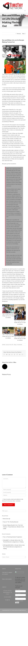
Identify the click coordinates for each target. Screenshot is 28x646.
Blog (15, 344)
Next (23, 33)
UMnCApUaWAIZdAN (8, 545)
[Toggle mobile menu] (25, 10)
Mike (4, 344)
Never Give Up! (6, 518)
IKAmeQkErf (6, 540)
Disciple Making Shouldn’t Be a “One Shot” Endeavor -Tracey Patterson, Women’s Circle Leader (13, 526)
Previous (19, 33)
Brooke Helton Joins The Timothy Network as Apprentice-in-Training (14, 546)
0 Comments (19, 344)
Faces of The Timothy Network (10, 522)
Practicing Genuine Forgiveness (14, 537)
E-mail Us (7, 600)
